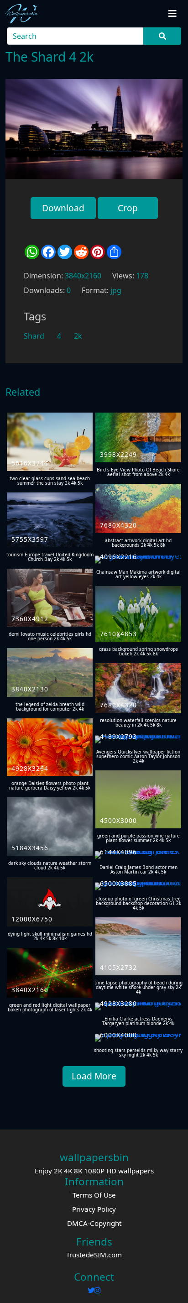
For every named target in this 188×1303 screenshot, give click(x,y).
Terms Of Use (94, 1194)
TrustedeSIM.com (94, 1254)
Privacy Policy (94, 1209)
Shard (34, 336)
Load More (94, 1076)
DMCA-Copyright (94, 1223)
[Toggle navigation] (172, 14)
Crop (127, 208)
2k (78, 336)
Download (63, 208)
